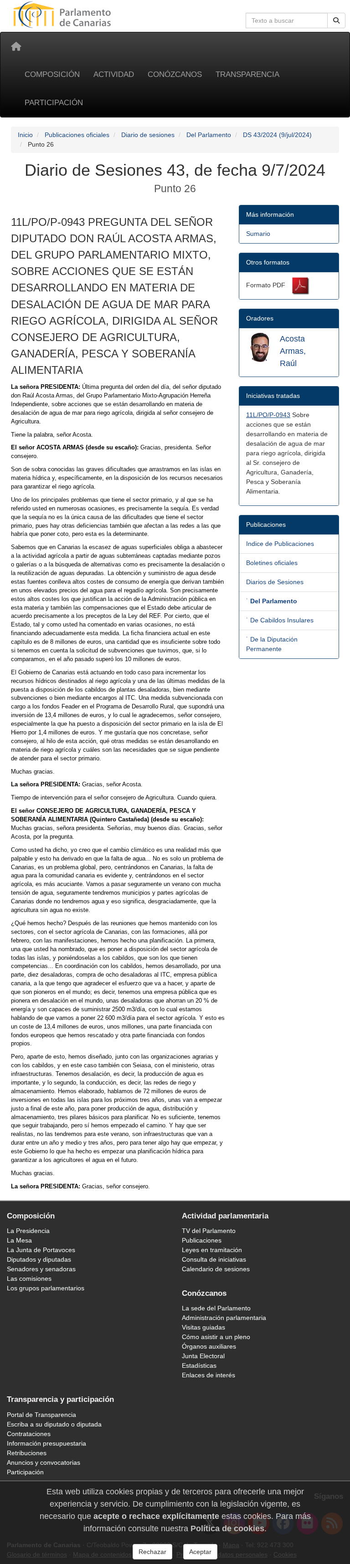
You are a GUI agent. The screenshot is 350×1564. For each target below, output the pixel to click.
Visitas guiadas (203, 1327)
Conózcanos (175, 74)
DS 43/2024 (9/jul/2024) (277, 134)
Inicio (25, 134)
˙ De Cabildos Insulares (280, 620)
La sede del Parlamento (216, 1308)
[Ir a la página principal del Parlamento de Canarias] (63, 14)
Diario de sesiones (148, 134)
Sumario (258, 233)
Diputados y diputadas (39, 1259)
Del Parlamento (208, 134)
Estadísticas (199, 1365)
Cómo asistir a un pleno (216, 1336)
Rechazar (152, 1551)
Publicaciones (201, 1240)
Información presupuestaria (46, 1443)
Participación (54, 102)
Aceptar (200, 1551)
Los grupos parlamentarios (45, 1288)
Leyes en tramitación (212, 1249)
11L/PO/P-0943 (268, 414)
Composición (52, 74)
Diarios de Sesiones (275, 582)
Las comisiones (29, 1278)
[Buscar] (336, 20)
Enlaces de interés (208, 1375)
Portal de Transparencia (41, 1414)
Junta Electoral (203, 1356)
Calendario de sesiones (216, 1269)
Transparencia (247, 74)
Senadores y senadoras (41, 1269)
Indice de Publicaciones (280, 543)
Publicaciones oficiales (77, 134)
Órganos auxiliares (209, 1346)
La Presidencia (28, 1230)
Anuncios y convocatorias (43, 1462)
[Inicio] (16, 46)
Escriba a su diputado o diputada (54, 1424)
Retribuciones (26, 1453)
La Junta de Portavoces (41, 1249)
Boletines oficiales (272, 562)
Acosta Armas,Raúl (293, 351)
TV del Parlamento (209, 1230)
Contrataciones (29, 1433)
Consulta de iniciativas (214, 1259)
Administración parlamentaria (224, 1317)
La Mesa (19, 1240)
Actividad (113, 74)
